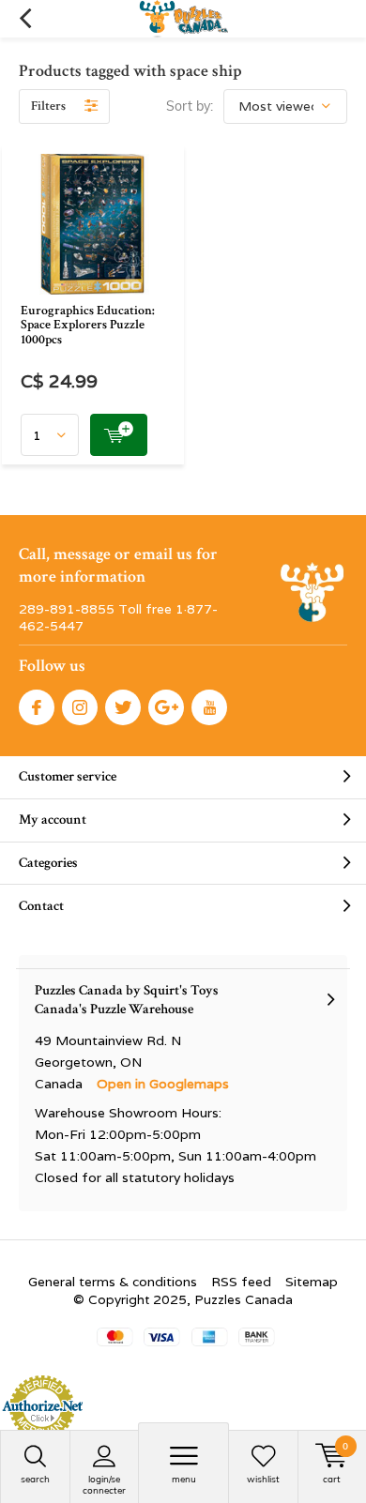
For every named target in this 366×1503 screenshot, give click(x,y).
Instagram (80, 707)
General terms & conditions (112, 1281)
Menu (184, 1479)
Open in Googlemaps (163, 1083)
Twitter (123, 707)
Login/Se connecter (104, 1484)
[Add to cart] (118, 435)
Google (166, 707)
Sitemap (311, 1281)
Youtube (209, 707)
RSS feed (241, 1281)
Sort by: (189, 106)
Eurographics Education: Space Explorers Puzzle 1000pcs (88, 325)
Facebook (36, 707)
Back (25, 19)
